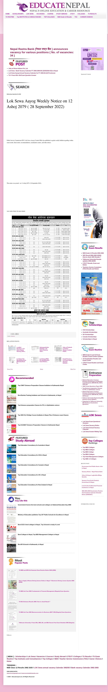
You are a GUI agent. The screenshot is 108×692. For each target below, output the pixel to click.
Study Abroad (60, 656)
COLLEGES (81, 14)
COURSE (50, 14)
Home (41, 369)
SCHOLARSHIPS (17, 14)
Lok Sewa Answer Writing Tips (92, 431)
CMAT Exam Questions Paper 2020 (92, 386)
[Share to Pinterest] (18, 334)
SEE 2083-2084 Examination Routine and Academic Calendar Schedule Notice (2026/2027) (92, 492)
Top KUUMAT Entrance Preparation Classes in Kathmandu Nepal (38, 425)
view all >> (101, 406)
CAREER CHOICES (86, 17)
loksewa (13, 336)
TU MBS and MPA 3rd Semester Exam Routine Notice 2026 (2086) (37, 570)
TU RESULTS (92, 14)
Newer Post (10, 369)
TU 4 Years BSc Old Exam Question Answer (22, 75)
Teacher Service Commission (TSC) (73, 659)
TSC (76, 17)
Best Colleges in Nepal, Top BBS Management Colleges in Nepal (38, 534)
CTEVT (72, 14)
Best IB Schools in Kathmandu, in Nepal (30, 544)
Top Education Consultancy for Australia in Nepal (33, 445)
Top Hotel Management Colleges (93, 456)
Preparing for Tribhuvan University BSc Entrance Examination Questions (92, 403)
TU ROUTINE (10, 17)
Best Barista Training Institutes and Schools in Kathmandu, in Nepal (39, 395)
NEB (56, 659)
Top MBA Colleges (88, 449)
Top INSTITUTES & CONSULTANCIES (29, 17)
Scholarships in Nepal (90, 339)
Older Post (73, 369)
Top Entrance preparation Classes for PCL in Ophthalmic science (38, 405)
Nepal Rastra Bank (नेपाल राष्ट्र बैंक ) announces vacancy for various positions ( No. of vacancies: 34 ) (42, 52)
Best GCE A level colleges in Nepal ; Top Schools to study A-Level (39, 524)
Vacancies (41, 656)
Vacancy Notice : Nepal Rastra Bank (92, 471)
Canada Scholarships (90, 336)
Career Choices (95, 659)
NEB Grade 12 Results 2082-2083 (93, 253)
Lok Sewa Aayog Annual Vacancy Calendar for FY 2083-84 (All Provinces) (31, 73)
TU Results (86, 656)
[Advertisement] (55, 33)
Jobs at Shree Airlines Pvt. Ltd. (18, 68)
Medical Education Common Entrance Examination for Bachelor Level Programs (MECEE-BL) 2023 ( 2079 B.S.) (93, 394)
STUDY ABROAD (61, 14)
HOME (8, 14)
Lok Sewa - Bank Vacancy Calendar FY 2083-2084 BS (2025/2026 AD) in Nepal (33, 70)
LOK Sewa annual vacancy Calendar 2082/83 (52, 668)
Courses (49, 656)
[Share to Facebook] (16, 334)
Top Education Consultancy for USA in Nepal (32, 455)
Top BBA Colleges (88, 454)
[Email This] (11, 334)
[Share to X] (15, 334)
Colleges (77, 656)
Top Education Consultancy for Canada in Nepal (33, 465)
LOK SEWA (30, 14)
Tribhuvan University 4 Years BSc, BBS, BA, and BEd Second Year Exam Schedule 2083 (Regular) (46, 622)
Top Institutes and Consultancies (28, 659)
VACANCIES (40, 14)
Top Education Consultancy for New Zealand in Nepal (35, 485)
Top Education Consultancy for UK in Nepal (32, 475)
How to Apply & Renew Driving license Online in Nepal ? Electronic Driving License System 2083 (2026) (46, 581)
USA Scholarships (88, 330)
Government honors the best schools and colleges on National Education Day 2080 (44, 505)
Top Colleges (48, 659)
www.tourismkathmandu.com (30, 673)
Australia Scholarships (90, 332)
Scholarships (20, 656)
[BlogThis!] (13, 334)
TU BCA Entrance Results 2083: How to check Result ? (34, 601)
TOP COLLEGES (49, 17)
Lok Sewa (31, 656)
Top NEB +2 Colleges (89, 459)
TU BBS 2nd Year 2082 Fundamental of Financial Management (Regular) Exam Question (44, 591)
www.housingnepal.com (14, 673)
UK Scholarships (88, 334)
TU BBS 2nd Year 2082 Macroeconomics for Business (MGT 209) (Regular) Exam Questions (45, 612)
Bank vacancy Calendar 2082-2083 (85, 668)
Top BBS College (88, 452)
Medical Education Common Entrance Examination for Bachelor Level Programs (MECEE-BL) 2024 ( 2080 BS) (93, 382)
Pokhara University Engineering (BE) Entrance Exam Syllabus (93, 398)
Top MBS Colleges (88, 447)
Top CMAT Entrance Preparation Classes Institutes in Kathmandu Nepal (41, 385)
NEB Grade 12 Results (64, 17)
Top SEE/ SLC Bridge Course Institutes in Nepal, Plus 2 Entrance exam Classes (43, 415)
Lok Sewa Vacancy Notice (91, 425)
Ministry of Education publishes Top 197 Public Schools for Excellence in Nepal (43, 514)
